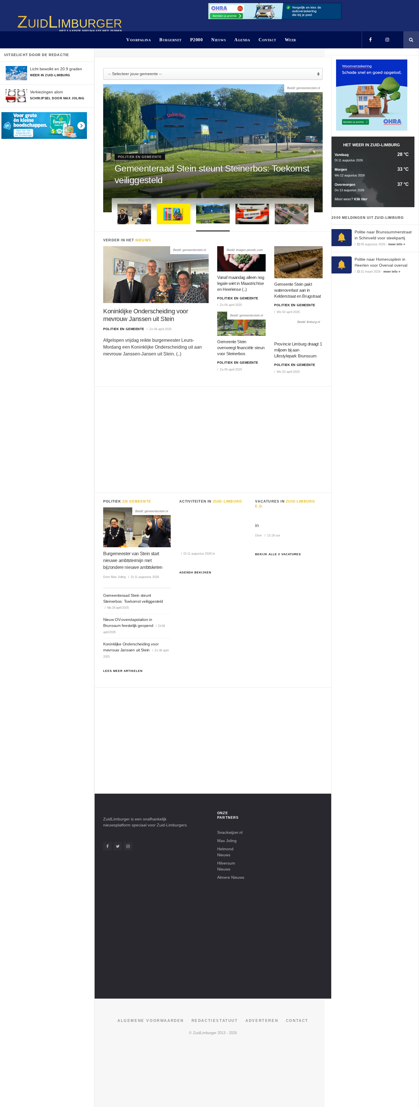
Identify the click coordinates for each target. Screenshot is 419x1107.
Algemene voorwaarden (150, 1020)
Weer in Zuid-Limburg (50, 75)
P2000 (196, 39)
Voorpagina (138, 39)
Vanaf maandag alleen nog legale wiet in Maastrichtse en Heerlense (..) (240, 283)
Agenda (242, 39)
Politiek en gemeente (140, 157)
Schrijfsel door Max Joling (57, 98)
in (257, 525)
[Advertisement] (213, 438)
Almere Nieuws (230, 877)
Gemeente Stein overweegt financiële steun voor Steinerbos (240, 347)
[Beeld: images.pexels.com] (241, 258)
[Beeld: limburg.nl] (298, 327)
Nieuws (218, 39)
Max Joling (227, 840)
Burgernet (170, 39)
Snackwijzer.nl (230, 832)
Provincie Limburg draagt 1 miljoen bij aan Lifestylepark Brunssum (298, 349)
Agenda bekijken (195, 572)
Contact (267, 39)
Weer (290, 39)
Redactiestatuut (215, 1020)
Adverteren (261, 1020)
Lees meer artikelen (123, 670)
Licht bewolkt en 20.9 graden (56, 69)
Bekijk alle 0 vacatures (278, 554)
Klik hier (360, 199)
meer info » (396, 244)
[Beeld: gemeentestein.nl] (156, 274)
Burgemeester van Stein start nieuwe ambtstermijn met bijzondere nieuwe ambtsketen (132, 560)
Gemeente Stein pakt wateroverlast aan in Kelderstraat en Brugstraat (297, 290)
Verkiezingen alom (46, 92)
